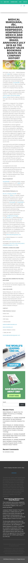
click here (8, 239)
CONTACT (25, 1)
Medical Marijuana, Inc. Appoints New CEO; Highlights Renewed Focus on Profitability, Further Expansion (13, 413)
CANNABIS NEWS (14, 1)
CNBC (20, 219)
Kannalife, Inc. (9, 217)
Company (9, 467)
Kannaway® (12, 202)
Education (14, 467)
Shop (23, 467)
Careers (19, 467)
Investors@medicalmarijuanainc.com (11, 335)
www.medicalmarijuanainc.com (13, 234)
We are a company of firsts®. (10, 193)
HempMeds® (16, 82)
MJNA (8, 74)
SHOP (20, 1)
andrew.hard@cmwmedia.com (10, 324)
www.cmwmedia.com (8, 327)
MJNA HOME (6, 1)
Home (5, 467)
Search (4, 402)
